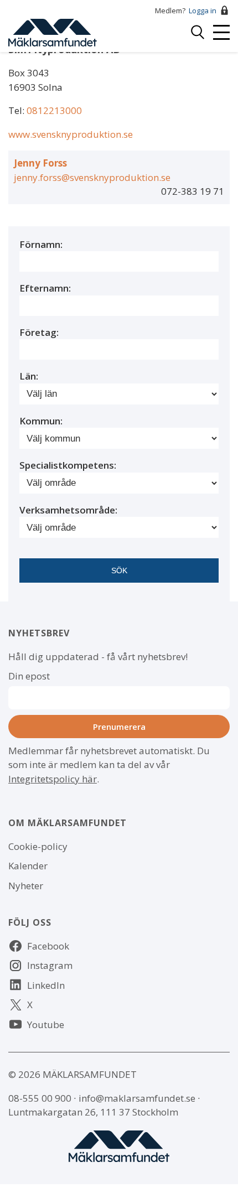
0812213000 (54, 110)
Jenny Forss (40, 163)
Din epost (29, 676)
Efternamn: (45, 288)
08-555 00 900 (39, 1098)
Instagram (50, 965)
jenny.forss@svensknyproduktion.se (92, 177)
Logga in (202, 10)
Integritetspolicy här (52, 778)
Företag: (39, 332)
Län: (28, 376)
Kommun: (41, 420)
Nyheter (25, 885)
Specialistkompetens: (67, 465)
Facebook (48, 946)
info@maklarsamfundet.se (137, 1098)
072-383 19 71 (192, 191)
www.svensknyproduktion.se (70, 134)
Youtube (45, 1024)
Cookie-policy (38, 846)
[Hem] (52, 31)
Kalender (28, 865)
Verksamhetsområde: (68, 510)
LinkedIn (46, 985)
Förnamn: (41, 244)
